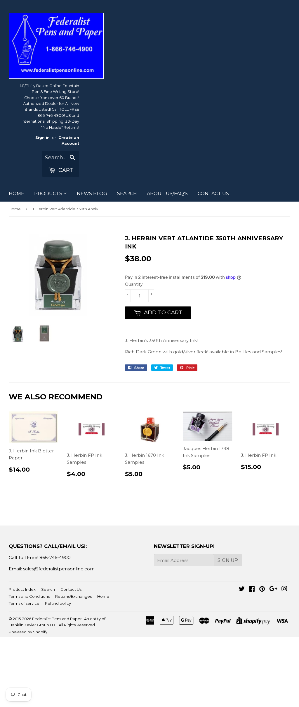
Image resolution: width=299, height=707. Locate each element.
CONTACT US (213, 193)
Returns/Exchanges (73, 596)
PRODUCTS (48, 193)
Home (15, 209)
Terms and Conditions (29, 596)
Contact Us (70, 589)
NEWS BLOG (92, 193)
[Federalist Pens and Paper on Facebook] (252, 589)
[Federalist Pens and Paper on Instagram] (284, 589)
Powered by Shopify (28, 632)
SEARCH (127, 193)
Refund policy (58, 603)
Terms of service (24, 603)
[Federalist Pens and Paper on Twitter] (242, 589)
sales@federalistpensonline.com (59, 569)
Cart (65, 170)
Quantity (134, 284)
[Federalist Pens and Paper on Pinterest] (262, 589)
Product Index (22, 589)
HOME (16, 193)
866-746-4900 (55, 557)
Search (48, 589)
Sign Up (228, 560)
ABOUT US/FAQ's (167, 193)
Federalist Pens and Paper (57, 618)
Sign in (42, 137)
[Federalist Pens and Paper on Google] (273, 589)
